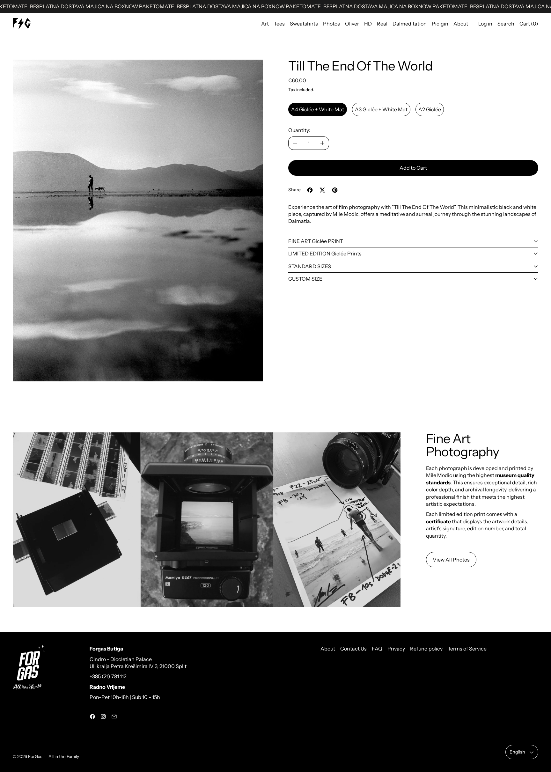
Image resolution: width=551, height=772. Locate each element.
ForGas (35, 756)
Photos (331, 23)
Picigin (440, 23)
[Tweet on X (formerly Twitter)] (322, 190)
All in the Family (63, 756)
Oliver (352, 23)
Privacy (396, 648)
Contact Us (353, 648)
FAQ (377, 648)
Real (382, 23)
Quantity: (299, 130)
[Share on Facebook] (310, 190)
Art (265, 23)
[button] (138, 220)
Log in (485, 23)
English (517, 752)
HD (368, 23)
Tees (279, 23)
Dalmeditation (410, 23)
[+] (322, 143)
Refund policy (426, 648)
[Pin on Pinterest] (335, 190)
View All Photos (451, 559)
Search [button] (505, 23)
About (460, 23)
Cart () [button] (528, 23)
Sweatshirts (304, 23)
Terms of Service (467, 648)
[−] (294, 143)
